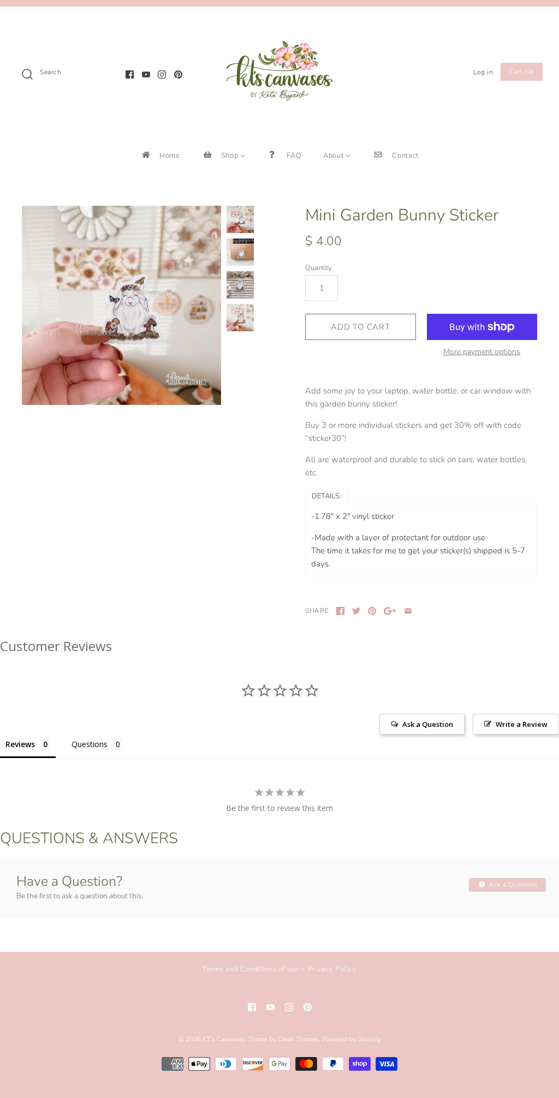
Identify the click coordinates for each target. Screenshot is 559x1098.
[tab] (326, 495)
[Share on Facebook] (340, 611)
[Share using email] (408, 611)
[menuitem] (160, 155)
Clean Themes (298, 1039)
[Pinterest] (178, 74)
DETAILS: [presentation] (326, 496)
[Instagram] (162, 74)
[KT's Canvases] (279, 24)
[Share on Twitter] (356, 611)
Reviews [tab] (20, 744)
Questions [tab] (90, 744)
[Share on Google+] (390, 611)
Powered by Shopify (351, 1039)
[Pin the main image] (372, 611)
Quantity (318, 268)
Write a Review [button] (522, 724)
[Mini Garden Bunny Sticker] (121, 305)
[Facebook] (130, 74)
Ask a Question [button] (427, 724)
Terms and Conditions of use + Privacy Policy (279, 969)
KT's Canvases (224, 1039)
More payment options (481, 352)
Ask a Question (512, 884)
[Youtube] (146, 74)
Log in (483, 72)
